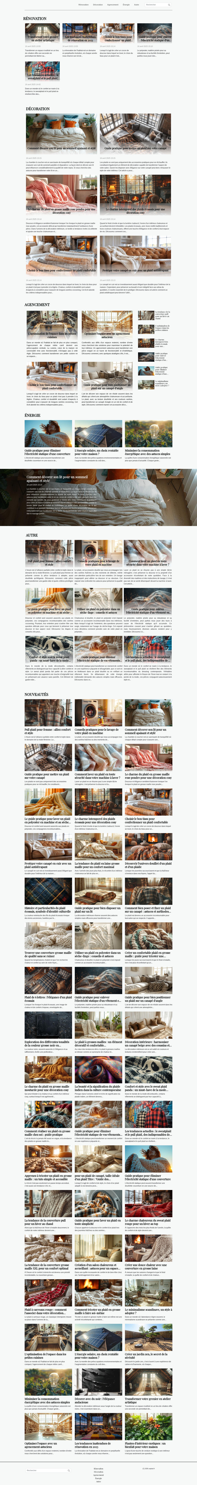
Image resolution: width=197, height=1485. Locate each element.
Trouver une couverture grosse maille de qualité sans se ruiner (48, 954)
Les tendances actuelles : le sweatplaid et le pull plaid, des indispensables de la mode (42, 80)
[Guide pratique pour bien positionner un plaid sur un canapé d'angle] (107, 376)
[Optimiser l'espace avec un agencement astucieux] (107, 325)
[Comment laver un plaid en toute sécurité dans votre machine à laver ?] (148, 553)
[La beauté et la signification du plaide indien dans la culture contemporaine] (98, 1070)
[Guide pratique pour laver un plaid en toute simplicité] (98, 1203)
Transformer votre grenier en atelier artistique (43, 38)
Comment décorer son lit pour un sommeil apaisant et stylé (61, 148)
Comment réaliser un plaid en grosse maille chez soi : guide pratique (47, 1132)
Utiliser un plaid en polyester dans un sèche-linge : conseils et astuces (98, 610)
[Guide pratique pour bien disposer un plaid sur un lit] (98, 891)
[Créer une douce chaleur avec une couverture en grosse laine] (148, 1248)
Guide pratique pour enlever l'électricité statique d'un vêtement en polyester (155, 40)
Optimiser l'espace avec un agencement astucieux (107, 335)
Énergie (126, 5)
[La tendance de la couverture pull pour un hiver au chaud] (146, 315)
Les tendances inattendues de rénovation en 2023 (80, 38)
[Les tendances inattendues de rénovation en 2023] (79, 33)
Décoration (98, 5)
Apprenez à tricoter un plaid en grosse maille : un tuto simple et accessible (48, 1177)
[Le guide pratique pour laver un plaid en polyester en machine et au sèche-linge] (49, 601)
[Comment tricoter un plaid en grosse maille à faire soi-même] (98, 1293)
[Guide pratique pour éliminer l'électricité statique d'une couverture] (146, 371)
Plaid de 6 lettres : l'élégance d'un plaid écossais (48, 998)
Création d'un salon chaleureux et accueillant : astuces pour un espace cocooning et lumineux (96, 1268)
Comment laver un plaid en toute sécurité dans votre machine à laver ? (147, 562)
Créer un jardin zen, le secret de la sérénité (146, 1355)
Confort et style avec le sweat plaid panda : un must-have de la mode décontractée (49, 660)
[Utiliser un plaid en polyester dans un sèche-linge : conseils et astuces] (98, 601)
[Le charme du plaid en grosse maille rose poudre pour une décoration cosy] (61, 195)
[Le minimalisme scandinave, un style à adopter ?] (146, 384)
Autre (136, 5)
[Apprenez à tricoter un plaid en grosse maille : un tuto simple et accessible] (48, 1159)
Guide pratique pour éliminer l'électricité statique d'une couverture (161, 371)
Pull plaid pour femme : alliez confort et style (49, 562)
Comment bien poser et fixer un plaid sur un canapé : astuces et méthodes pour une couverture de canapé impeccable (148, 913)
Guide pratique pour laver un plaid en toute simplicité (98, 1222)
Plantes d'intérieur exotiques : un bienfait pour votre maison (145, 1445)
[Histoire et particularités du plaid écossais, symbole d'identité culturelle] (48, 891)
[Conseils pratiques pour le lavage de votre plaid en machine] (98, 553)
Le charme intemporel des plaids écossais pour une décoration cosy (135, 210)
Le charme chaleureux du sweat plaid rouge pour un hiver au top (148, 1222)
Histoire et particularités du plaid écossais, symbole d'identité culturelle (48, 909)
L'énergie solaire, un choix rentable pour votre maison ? (96, 452)
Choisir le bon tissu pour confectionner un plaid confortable (118, 40)
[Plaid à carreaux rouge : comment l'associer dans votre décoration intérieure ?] (48, 1293)
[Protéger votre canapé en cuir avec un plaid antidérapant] (135, 256)
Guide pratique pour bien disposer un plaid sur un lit (98, 909)
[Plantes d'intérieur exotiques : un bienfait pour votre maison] (148, 1426)
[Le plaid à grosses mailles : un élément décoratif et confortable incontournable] (98, 1025)
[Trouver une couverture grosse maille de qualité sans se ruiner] (48, 936)
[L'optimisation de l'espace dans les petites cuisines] (52, 325)
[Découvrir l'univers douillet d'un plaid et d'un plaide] (148, 846)
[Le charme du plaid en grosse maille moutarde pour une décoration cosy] (48, 1070)
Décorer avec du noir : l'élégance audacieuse (95, 1400)
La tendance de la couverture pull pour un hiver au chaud (162, 315)
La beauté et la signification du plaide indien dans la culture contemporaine (98, 1088)
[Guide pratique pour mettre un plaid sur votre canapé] (135, 134)
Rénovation (84, 5)
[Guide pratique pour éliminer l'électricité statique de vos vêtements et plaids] (98, 649)
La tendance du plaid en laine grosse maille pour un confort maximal (97, 865)
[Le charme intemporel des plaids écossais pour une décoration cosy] (135, 195)
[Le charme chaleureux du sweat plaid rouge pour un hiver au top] (148, 1203)
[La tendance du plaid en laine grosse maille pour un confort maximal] (98, 846)
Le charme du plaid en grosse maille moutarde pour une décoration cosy (47, 1088)
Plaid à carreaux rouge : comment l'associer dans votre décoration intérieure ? (46, 1313)
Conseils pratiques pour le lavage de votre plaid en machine (98, 562)
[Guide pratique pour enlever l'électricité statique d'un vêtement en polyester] (154, 33)
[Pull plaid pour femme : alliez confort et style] (49, 553)
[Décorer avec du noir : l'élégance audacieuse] (98, 1382)
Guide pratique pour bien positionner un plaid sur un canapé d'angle (107, 386)
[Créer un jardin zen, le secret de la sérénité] (148, 1337)
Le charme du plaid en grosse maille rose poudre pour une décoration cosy (61, 210)
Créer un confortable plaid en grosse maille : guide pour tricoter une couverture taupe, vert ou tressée (147, 956)
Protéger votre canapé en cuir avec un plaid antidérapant (135, 270)
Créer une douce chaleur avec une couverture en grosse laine (146, 1266)
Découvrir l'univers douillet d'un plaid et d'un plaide (148, 865)
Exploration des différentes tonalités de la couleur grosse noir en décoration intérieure (47, 1045)
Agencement (112, 5)
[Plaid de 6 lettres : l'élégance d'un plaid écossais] (48, 980)
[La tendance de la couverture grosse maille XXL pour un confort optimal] (48, 1248)
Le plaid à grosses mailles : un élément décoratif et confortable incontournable (98, 1045)
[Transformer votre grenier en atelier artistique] (42, 33)
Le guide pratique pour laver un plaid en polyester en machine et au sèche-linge (49, 612)
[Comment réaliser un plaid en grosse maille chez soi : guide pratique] (48, 1114)
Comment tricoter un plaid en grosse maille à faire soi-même (97, 1311)
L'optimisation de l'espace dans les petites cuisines (52, 335)
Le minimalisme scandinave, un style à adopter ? (162, 383)
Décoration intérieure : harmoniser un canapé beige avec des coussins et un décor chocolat (147, 1045)
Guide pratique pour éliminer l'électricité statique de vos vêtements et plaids (98, 660)
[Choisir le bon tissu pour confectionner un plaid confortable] (117, 33)
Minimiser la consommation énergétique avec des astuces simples (147, 452)
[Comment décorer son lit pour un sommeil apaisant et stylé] (61, 134)
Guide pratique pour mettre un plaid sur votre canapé (135, 148)
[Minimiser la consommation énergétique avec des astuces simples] (148, 433)
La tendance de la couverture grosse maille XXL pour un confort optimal (47, 1266)
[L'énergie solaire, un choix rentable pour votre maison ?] (98, 433)
